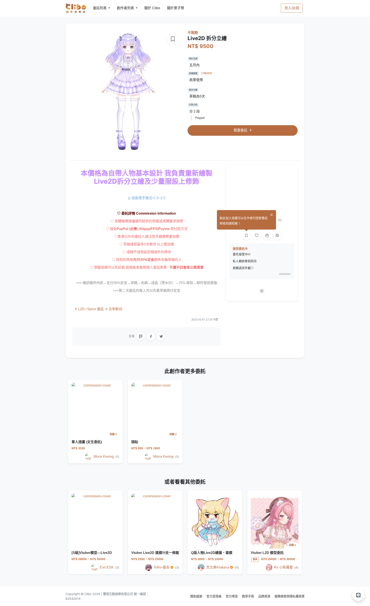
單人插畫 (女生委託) (87, 442)
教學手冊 (248, 596)
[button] (358, 594)
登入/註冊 (292, 8)
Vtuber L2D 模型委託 (267, 553)
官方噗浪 (232, 596)
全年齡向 (115, 309)
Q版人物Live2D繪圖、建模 (211, 553)
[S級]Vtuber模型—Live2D (92, 553)
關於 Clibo (148, 8)
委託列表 (97, 8)
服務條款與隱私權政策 (289, 596)
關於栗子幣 (171, 8)
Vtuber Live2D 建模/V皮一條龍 (155, 553)
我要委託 (241, 130)
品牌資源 (264, 596)
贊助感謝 (196, 596)
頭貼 (134, 442)
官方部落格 (214, 596)
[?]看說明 (206, 73)
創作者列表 (122, 8)
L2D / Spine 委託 (91, 309)
